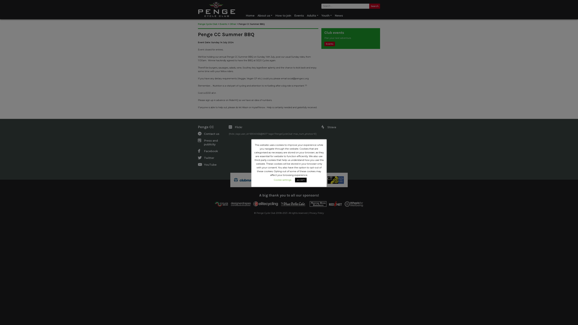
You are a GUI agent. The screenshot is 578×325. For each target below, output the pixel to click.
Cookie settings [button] (282, 179)
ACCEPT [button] (301, 180)
